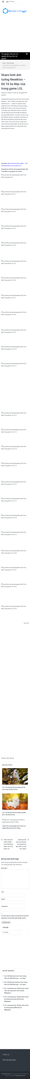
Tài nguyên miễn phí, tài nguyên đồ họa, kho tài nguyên (9, 56)
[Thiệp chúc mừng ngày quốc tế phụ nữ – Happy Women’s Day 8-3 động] (15, 821)
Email (3, 899)
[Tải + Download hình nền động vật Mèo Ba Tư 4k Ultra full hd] (15, 801)
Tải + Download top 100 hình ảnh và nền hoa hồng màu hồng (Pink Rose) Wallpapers (16, 999)
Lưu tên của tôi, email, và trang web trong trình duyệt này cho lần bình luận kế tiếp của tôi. (14, 917)
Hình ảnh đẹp (10, 63)
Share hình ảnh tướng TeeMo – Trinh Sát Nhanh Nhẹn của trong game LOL (8, 844)
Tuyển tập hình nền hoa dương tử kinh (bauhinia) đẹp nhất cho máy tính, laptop (21, 844)
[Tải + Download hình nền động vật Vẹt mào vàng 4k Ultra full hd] (15, 776)
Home (4, 63)
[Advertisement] (15, 34)
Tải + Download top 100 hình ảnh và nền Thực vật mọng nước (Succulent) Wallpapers (16, 991)
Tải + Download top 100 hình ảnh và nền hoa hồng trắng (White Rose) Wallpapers (16, 1008)
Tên (2, 892)
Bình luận (4, 868)
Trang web (4, 906)
